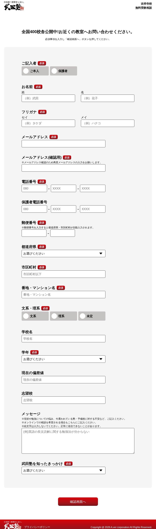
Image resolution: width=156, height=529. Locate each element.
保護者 (62, 71)
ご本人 (34, 71)
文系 (33, 316)
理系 (61, 316)
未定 (90, 316)
